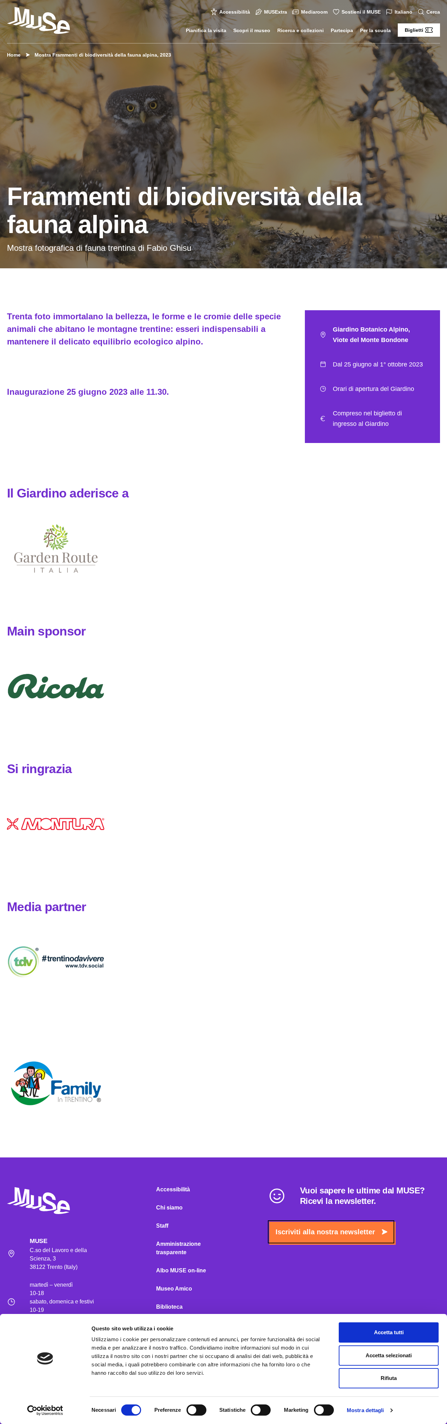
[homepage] (38, 20)
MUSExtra (275, 12)
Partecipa (342, 30)
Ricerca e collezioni (300, 30)
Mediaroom (314, 12)
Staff (162, 1226)
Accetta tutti (389, 1332)
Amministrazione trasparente (178, 1248)
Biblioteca (169, 1307)
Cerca (433, 12)
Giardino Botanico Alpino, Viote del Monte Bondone (371, 334)
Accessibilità (234, 12)
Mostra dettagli (365, 1410)
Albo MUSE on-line (181, 1270)
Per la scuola (375, 30)
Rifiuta (389, 1378)
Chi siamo (169, 1208)
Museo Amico (174, 1289)
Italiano (403, 12)
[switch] (196, 1410)
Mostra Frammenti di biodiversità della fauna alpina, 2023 (103, 55)
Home (14, 55)
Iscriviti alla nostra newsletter (325, 1232)
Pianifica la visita (206, 30)
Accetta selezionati (389, 1355)
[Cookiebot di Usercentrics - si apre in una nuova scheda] (45, 1410)
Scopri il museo (251, 30)
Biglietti (414, 30)
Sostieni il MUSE (361, 12)
